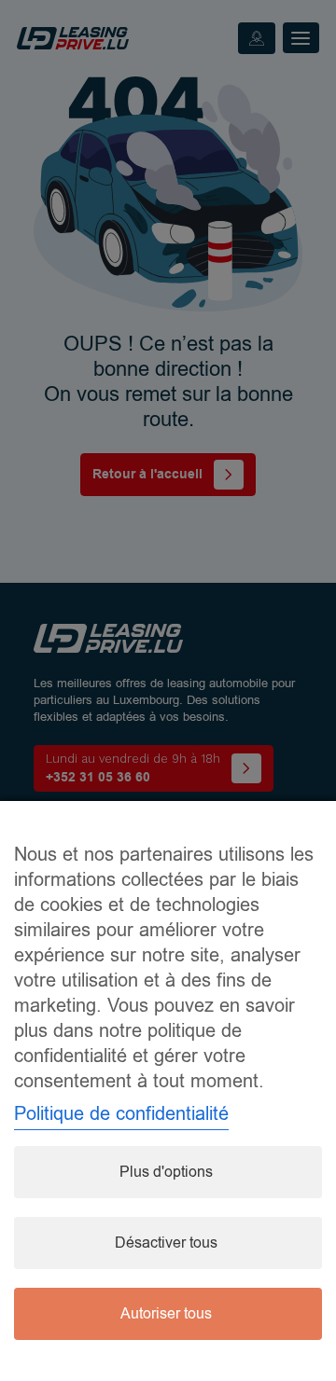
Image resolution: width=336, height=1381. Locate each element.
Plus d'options (166, 1172)
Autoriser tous (166, 1314)
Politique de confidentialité (121, 1113)
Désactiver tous (166, 1243)
